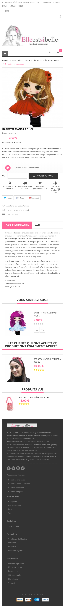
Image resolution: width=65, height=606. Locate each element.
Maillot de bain (14, 505)
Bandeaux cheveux (16, 487)
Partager (21, 198)
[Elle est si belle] (32, 35)
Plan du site (13, 579)
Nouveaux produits (16, 563)
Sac (9, 513)
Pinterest (35, 198)
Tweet (8, 198)
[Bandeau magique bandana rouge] (17, 369)
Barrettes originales (16, 480)
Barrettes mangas (52, 60)
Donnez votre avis (9, 133)
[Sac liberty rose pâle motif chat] (9, 403)
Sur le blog (11, 521)
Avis (37, 225)
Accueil (5, 60)
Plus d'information (17, 225)
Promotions (13, 571)
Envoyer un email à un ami (17, 210)
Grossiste (12, 546)
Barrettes (38, 60)
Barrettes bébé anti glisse (19, 483)
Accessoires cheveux (21, 60)
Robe (10, 509)
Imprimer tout (12, 214)
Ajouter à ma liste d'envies (42, 330)
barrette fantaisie (41, 261)
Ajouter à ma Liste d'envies (17, 206)
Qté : (4, 176)
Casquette (12, 501)
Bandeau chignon (15, 491)
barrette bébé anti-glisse (45, 444)
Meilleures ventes (15, 567)
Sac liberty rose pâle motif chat (34, 397)
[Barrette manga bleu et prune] (17, 322)
